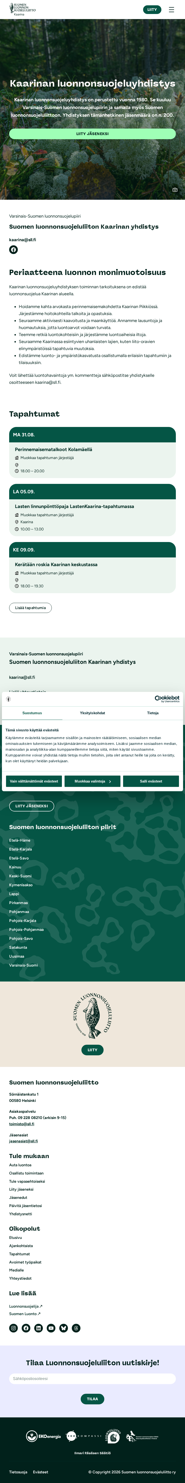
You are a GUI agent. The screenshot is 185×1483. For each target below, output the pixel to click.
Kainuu (15, 867)
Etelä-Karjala (20, 849)
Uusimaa (16, 956)
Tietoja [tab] (153, 713)
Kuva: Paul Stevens (177, 192)
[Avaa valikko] (171, 9)
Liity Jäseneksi (31, 806)
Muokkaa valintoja (90, 781)
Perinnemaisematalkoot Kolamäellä (53, 449)
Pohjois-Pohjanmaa (26, 929)
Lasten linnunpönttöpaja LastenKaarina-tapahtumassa (74, 506)
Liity (152, 9)
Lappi (14, 894)
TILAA (92, 1399)
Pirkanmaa (18, 902)
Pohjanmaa (19, 911)
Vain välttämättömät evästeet (34, 781)
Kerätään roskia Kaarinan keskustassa (56, 564)
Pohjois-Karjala (22, 920)
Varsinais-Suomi (23, 965)
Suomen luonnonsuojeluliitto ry (148, 1472)
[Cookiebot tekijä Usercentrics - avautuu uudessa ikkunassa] (158, 699)
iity (92, 1050)
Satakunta (18, 947)
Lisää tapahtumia (30, 607)
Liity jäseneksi (92, 133)
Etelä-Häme (19, 840)
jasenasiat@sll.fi (23, 1141)
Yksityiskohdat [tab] (92, 713)
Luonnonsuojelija (24, 1306)
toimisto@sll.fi (21, 1124)
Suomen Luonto (23, 1313)
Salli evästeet (151, 781)
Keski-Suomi (20, 876)
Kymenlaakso (21, 885)
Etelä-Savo (19, 858)
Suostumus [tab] (32, 713)
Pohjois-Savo (21, 938)
